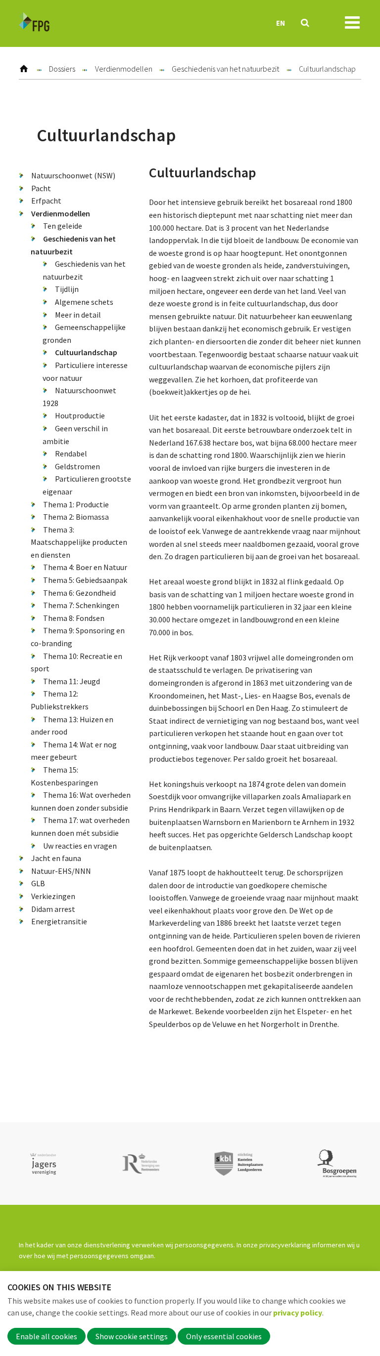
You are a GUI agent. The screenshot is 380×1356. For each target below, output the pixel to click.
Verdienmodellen (123, 69)
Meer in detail (78, 315)
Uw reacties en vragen (80, 846)
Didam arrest (53, 909)
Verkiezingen (53, 896)
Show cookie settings (131, 1336)
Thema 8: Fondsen (73, 618)
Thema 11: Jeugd (71, 681)
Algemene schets (84, 302)
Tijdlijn (67, 289)
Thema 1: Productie (76, 504)
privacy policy (297, 1312)
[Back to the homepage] (34, 23)
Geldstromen (77, 466)
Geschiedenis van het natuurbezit (225, 69)
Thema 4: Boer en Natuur (85, 567)
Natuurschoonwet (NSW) (73, 175)
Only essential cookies (224, 1336)
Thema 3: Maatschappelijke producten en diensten (79, 542)
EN (280, 23)
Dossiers (62, 69)
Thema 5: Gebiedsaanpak (85, 580)
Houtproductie (80, 415)
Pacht (41, 188)
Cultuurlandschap (86, 352)
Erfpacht (46, 200)
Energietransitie (59, 921)
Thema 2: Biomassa (76, 517)
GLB (38, 883)
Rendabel (71, 453)
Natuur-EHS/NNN (61, 871)
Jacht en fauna (56, 858)
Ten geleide (62, 226)
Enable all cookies (46, 1336)
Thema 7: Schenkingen (81, 605)
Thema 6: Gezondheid (79, 593)
